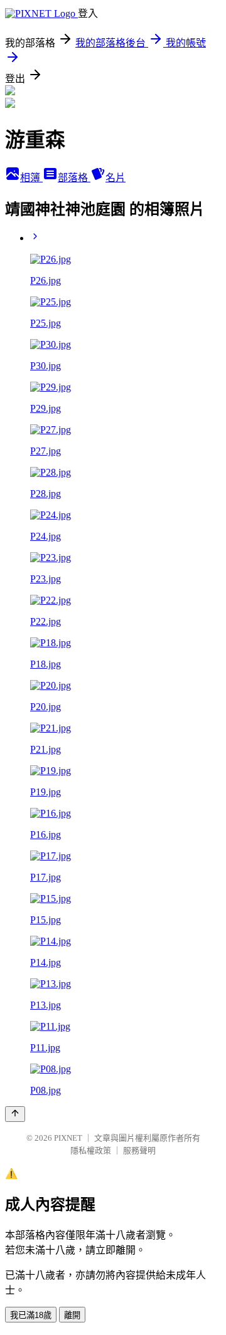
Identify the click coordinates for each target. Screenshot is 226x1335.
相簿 (31, 177)
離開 (72, 1315)
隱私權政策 (90, 1150)
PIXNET (68, 1138)
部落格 (74, 177)
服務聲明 (139, 1150)
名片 (115, 177)
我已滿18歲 (30, 1315)
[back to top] (15, 1114)
